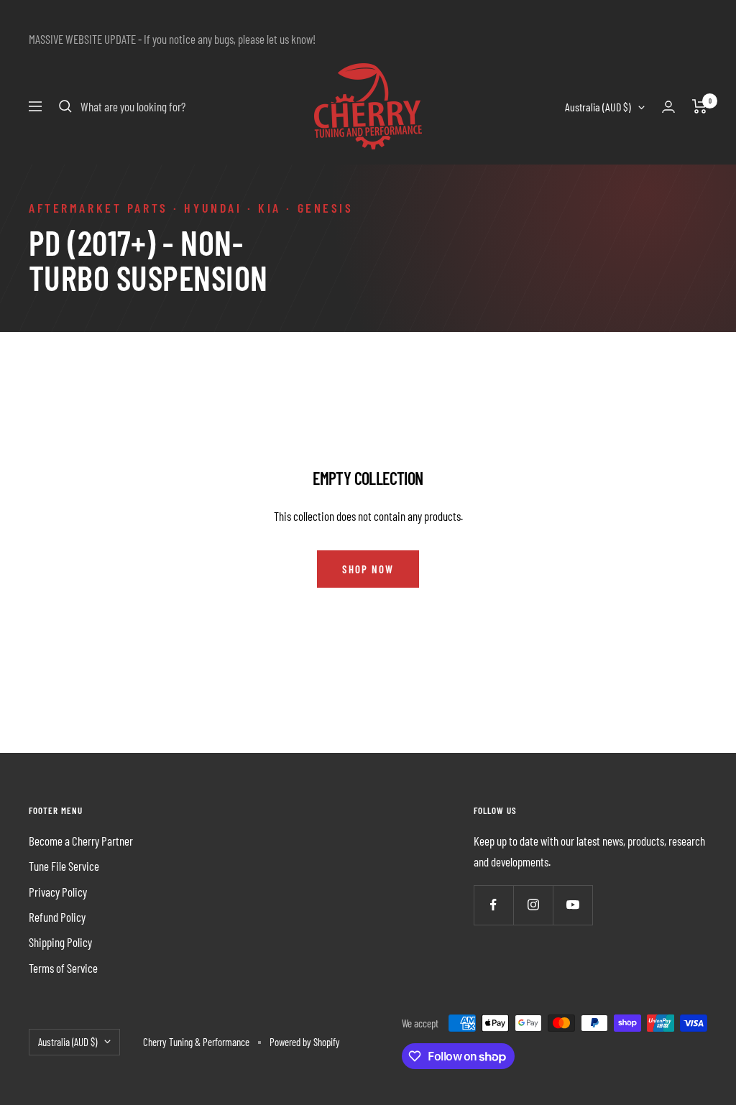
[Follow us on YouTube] (572, 905)
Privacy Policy (58, 891)
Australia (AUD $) (598, 107)
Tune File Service (64, 866)
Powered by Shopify (305, 1041)
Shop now (368, 569)
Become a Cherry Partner (81, 840)
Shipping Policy (60, 942)
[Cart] (699, 106)
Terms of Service (63, 968)
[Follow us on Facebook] (493, 905)
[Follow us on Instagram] (533, 905)
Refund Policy (57, 917)
